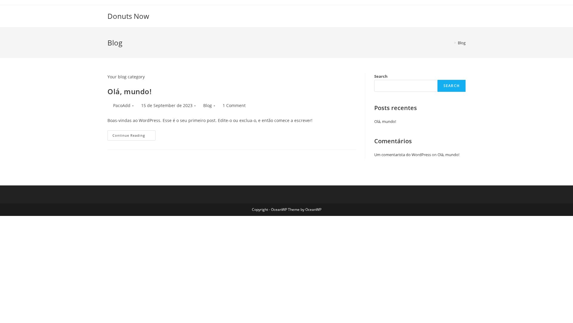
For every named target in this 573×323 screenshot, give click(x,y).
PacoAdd (121, 105)
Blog (462, 42)
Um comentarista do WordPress (402, 154)
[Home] (450, 42)
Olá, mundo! (129, 91)
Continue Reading (134, 136)
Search (381, 76)
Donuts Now (128, 16)
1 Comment (234, 105)
